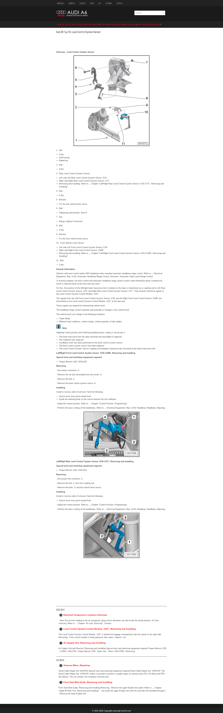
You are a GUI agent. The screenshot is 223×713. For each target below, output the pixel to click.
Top (99, 3)
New (92, 3)
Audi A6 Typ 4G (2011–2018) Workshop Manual (77, 24)
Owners (72, 3)
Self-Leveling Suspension (149, 24)
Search (120, 3)
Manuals (60, 3)
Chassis (103, 24)
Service (82, 3)
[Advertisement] (103, 41)
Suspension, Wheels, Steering (122, 24)
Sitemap (109, 3)
